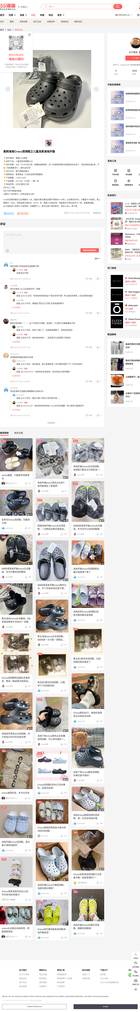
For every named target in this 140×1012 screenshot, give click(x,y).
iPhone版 (104, 978)
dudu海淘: (20, 300)
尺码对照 (115, 175)
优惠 (11, 15)
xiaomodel (14, 388)
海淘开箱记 (24, 213)
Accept (105, 1007)
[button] (23, 6)
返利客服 (43, 982)
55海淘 (8, 7)
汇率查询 (61, 986)
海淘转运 (64, 21)
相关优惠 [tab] (18, 433)
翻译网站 (115, 185)
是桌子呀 (13, 320)
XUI (11, 263)
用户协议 (23, 982)
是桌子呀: (19, 327)
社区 (2, 21)
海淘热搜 (86, 978)
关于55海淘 (24, 974)
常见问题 (43, 974)
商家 (22, 15)
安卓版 (103, 974)
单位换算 (129, 175)
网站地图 (23, 986)
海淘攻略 (23, 21)
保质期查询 (129, 185)
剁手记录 (37, 21)
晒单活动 (78, 21)
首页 (2, 30)
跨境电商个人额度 (64, 978)
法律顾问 (43, 986)
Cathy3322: (21, 361)
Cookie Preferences (34, 1007)
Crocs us (10, 213)
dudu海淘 (13, 285)
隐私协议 (23, 978)
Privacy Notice (35, 1000)
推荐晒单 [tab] (4, 433)
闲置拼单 (51, 21)
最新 (12, 21)
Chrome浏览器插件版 (109, 982)
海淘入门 (86, 974)
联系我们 (43, 978)
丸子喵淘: (19, 270)
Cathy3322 (14, 354)
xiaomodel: (20, 395)
